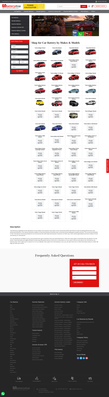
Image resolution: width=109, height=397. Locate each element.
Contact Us (79, 311)
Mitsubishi (12, 354)
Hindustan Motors (14, 319)
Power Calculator (81, 313)
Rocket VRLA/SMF (58, 358)
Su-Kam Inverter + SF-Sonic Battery (63, 342)
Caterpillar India (36, 335)
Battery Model (14, 54)
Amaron (79, 324)
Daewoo (12, 352)
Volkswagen (13, 338)
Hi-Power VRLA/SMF (59, 354)
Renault (12, 329)
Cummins (34, 337)
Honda (11, 315)
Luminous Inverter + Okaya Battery (62, 334)
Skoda (11, 331)
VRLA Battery (84, 11)
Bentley (12, 350)
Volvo (11, 336)
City (12, 65)
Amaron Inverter (36, 350)
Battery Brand (14, 60)
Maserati (12, 366)
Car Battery (17, 11)
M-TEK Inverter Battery (37, 315)
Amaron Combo (58, 307)
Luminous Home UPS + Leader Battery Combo (63, 317)
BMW (11, 307)
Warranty (79, 350)
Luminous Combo (58, 311)
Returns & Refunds (81, 344)
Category (13, 44)
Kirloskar (34, 341)
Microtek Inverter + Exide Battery (62, 330)
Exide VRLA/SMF (58, 352)
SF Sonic (79, 328)
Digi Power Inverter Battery (38, 319)
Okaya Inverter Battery (37, 317)
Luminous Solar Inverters (38, 355)
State (21, 60)
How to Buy (79, 348)
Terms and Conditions (82, 340)
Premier (12, 370)
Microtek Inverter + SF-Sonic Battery (63, 338)
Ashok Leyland (35, 333)
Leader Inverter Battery (37, 323)
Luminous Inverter (36, 352)
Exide (78, 326)
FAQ (78, 309)
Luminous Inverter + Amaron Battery (63, 322)
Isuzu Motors (13, 360)
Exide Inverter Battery (37, 311)
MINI (11, 344)
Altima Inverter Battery (37, 325)
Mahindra (12, 321)
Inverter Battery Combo (71, 11)
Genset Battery (40, 11)
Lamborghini (13, 362)
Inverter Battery (28, 11)
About (78, 307)
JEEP (11, 346)
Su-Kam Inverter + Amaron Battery (62, 324)
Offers (93, 11)
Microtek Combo (58, 313)
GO (77, 330)
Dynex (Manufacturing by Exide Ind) (85, 322)
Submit (84, 6)
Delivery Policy (80, 346)
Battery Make (14, 49)
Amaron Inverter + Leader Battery (62, 326)
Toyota (11, 335)
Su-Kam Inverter (36, 348)
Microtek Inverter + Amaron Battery (62, 344)
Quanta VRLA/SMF (58, 356)
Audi (11, 305)
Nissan (11, 327)
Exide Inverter (35, 357)
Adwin (78, 332)
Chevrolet (12, 309)
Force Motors (13, 372)
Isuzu (11, 358)
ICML (11, 356)
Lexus (11, 364)
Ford (11, 313)
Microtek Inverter (36, 353)
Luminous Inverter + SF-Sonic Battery (63, 340)
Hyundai (12, 317)
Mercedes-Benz (14, 325)
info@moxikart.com (77, 389)
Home (36, 23)
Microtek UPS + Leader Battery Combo (63, 315)
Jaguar (11, 340)
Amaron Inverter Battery (38, 305)
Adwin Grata (80, 334)
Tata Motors (13, 332)
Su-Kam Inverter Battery (38, 313)
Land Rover (12, 368)
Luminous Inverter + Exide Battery (62, 320)
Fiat (11, 311)
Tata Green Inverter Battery (39, 321)
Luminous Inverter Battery (38, 309)
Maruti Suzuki (13, 323)
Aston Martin (13, 348)
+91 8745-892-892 (102, 1)
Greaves (34, 339)
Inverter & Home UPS (54, 11)
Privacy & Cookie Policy (82, 342)
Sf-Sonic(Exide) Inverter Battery (39, 307)
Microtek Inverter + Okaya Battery (62, 336)
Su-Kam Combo (58, 305)
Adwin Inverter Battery (37, 327)
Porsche (12, 342)
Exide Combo (57, 309)
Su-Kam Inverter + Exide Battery (62, 332)
